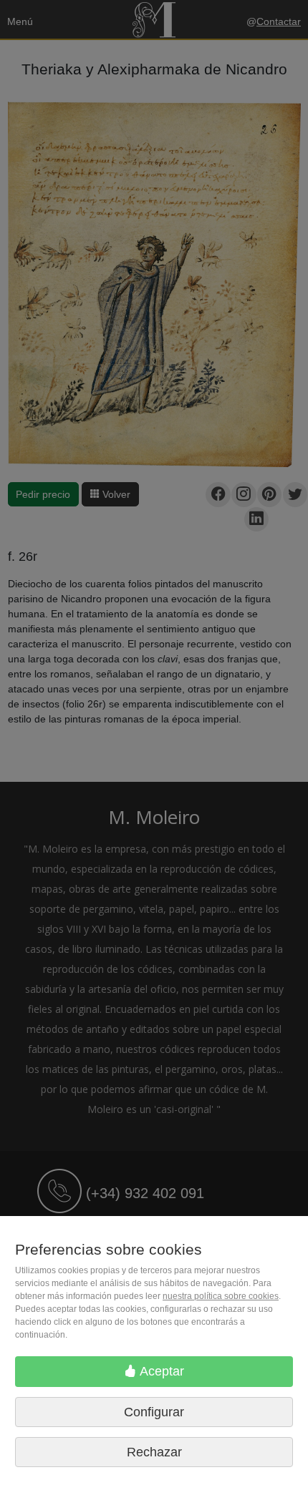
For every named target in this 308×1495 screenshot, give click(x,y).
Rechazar (154, 1452)
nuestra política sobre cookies (221, 1296)
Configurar (154, 1412)
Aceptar (160, 1371)
